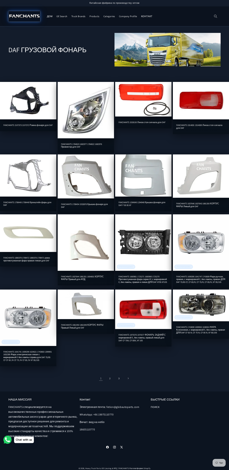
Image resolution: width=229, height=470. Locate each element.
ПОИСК (155, 407)
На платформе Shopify (139, 468)
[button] (215, 16)
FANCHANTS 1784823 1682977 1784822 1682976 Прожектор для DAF (81, 145)
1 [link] (101, 378)
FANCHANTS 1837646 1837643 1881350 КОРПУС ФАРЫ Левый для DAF (197, 205)
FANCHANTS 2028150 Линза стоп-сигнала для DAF (142, 122)
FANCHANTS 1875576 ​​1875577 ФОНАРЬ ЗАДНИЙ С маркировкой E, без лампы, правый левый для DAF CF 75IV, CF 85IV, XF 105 (142, 338)
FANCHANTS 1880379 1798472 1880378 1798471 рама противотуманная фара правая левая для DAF (26, 259)
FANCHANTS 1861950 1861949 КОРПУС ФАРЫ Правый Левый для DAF (82, 326)
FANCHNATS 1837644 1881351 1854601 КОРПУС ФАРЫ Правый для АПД (82, 278)
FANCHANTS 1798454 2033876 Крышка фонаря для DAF (84, 205)
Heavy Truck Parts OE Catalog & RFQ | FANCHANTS (107, 468)
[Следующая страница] (128, 378)
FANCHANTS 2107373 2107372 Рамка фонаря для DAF (28, 125)
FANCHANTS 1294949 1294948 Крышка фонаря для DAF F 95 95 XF (142, 204)
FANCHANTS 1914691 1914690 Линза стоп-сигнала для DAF (199, 127)
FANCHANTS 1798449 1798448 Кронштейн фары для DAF (27, 203)
